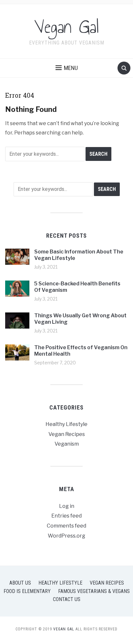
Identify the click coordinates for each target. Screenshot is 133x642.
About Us (20, 583)
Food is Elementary (27, 591)
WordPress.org (66, 536)
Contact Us (66, 599)
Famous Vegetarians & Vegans (94, 591)
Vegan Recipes (66, 434)
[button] (67, 68)
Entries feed (66, 516)
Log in (66, 506)
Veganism (67, 444)
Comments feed (66, 526)
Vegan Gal (66, 27)
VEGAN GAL (63, 629)
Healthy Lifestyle (66, 424)
